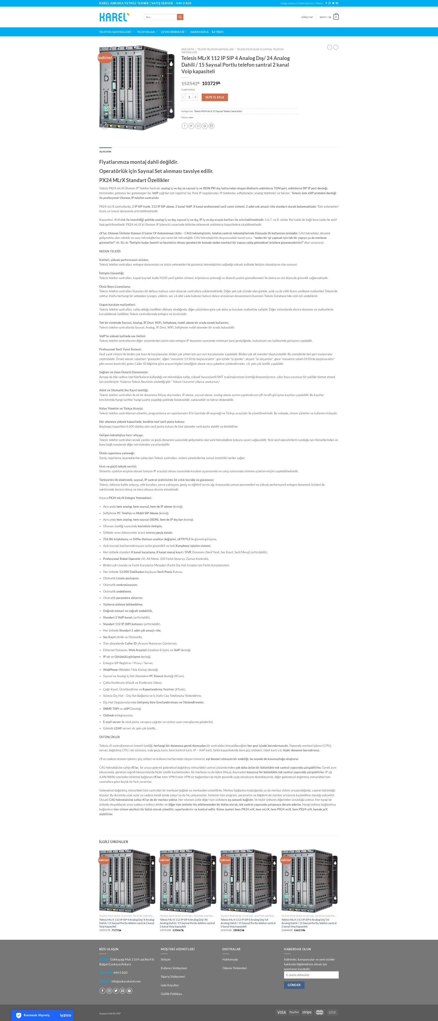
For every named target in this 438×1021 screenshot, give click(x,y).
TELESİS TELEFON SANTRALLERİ (215, 49)
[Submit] (180, 17)
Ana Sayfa (187, 49)
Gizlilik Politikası (171, 994)
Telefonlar (146, 31)
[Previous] (99, 894)
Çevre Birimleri (172, 31)
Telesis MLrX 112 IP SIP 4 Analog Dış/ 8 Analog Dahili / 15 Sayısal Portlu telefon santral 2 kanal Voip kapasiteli (126, 923)
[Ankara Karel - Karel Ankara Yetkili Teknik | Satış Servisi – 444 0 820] (118, 17)
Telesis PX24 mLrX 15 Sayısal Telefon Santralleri (218, 111)
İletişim (217, 31)
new (191, 117)
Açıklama (105, 151)
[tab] (105, 151)
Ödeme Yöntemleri (234, 968)
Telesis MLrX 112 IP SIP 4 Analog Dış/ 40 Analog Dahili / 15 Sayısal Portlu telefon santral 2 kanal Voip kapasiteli (187, 923)
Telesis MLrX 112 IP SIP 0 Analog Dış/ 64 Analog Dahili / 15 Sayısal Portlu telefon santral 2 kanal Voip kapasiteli (248, 923)
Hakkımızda (199, 31)
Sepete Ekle (215, 97)
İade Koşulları (170, 985)
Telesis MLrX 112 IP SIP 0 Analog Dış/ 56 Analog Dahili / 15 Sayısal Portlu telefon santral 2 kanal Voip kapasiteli (309, 923)
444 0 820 (184, 3)
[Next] (337, 894)
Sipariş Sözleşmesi (173, 976)
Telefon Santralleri (114, 31)
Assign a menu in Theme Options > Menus (302, 3)
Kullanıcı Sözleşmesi (174, 968)
